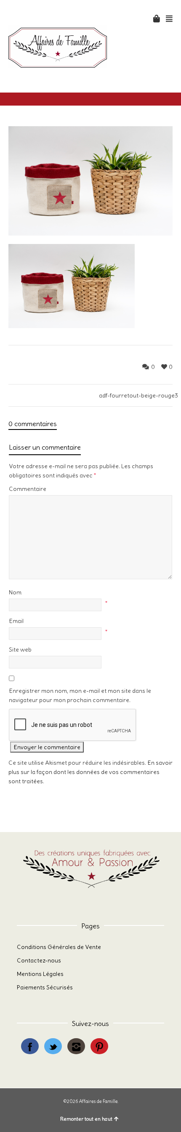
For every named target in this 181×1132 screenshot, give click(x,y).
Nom (15, 592)
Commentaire (27, 489)
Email (16, 621)
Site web (20, 649)
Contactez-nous (39, 960)
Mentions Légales (40, 974)
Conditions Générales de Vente (59, 947)
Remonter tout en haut (86, 1119)
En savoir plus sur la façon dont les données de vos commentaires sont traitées (90, 772)
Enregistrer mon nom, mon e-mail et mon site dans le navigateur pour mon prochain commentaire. (80, 695)
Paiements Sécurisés (45, 987)
